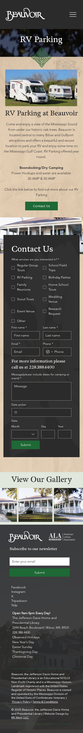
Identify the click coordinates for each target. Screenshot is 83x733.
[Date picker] (15, 412)
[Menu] (72, 14)
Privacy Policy (21, 702)
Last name (50, 327)
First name (19, 327)
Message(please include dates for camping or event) (40, 376)
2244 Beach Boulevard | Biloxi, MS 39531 (40, 627)
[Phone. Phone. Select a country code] (50, 351)
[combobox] (24, 434)
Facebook (18, 587)
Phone (48, 344)
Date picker (18, 404)
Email (15, 344)
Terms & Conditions (45, 702)
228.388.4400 (21, 632)
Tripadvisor (19, 601)
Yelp (14, 605)
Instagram (18, 592)
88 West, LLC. (20, 717)
